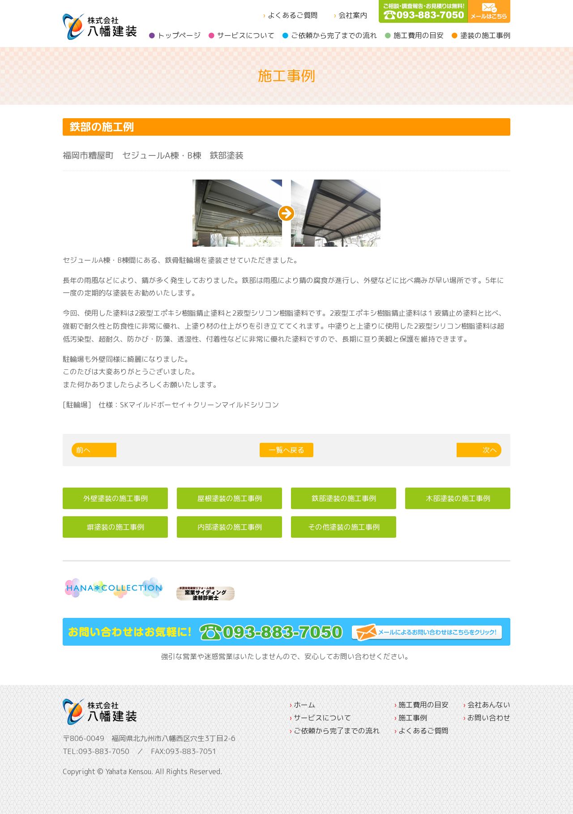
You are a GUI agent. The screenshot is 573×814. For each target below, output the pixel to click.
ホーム (304, 705)
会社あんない (488, 705)
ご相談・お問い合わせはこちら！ (286, 632)
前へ (83, 450)
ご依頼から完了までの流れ (334, 35)
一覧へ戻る (286, 450)
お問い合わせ (488, 718)
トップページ (179, 35)
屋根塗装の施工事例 (229, 498)
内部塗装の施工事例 (229, 527)
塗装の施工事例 (485, 35)
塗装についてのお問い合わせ (489, 11)
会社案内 (352, 15)
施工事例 (412, 718)
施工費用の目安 (418, 35)
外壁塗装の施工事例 (115, 498)
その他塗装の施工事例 (344, 527)
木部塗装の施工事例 (458, 498)
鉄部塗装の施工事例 (344, 498)
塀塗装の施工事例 (115, 527)
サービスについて (245, 35)
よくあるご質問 (293, 15)
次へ (490, 450)
